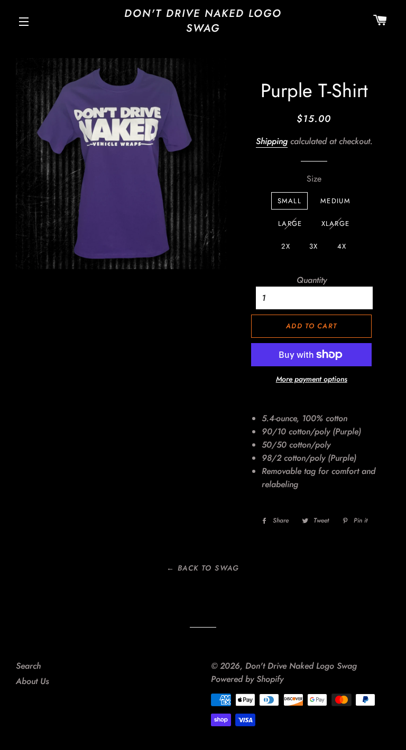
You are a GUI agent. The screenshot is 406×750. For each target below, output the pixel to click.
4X (342, 246)
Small (290, 201)
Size (314, 179)
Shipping (272, 141)
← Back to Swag (203, 568)
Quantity (312, 280)
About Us (32, 681)
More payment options (311, 379)
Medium (335, 201)
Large (290, 224)
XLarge (335, 224)
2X (285, 246)
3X (313, 246)
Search (28, 666)
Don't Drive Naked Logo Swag (203, 21)
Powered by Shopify (247, 679)
